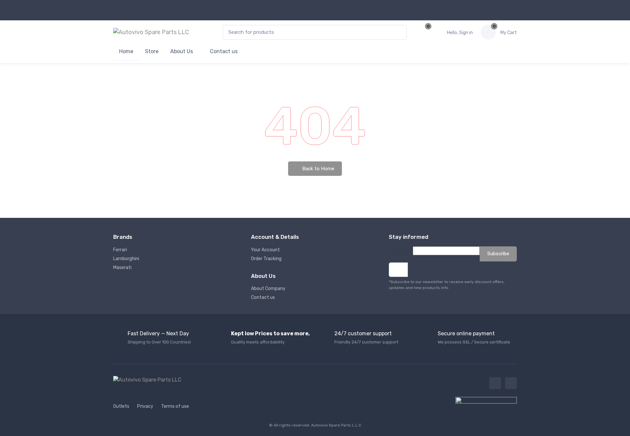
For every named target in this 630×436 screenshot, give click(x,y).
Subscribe (498, 254)
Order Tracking (266, 258)
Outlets (121, 406)
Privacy (145, 406)
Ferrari (120, 250)
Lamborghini (126, 258)
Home (126, 51)
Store (151, 51)
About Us (181, 51)
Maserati (122, 267)
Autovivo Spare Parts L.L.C (336, 425)
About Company (268, 288)
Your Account (265, 250)
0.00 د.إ (508, 32)
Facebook (495, 383)
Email (394, 253)
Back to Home (317, 169)
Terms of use (175, 406)
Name (406, 251)
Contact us (223, 51)
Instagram (511, 383)
